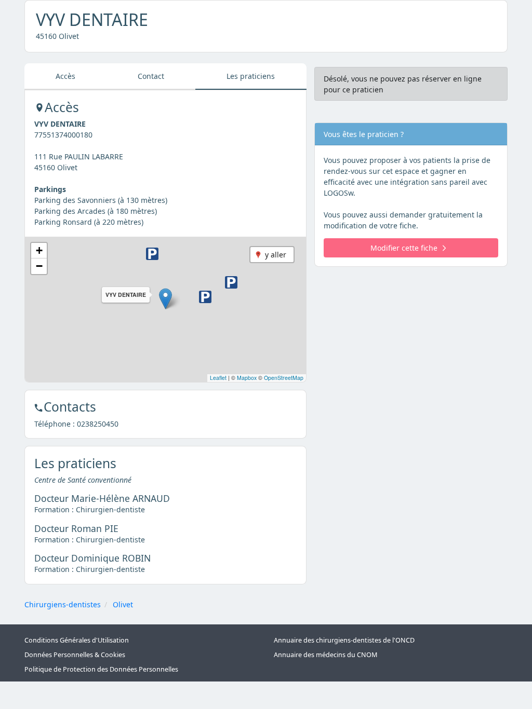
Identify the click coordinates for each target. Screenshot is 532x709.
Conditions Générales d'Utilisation (76, 640)
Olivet (123, 604)
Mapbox (247, 377)
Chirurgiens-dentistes (62, 604)
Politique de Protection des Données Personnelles (101, 669)
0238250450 (97, 424)
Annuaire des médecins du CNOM (325, 654)
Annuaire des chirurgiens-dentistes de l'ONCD (344, 640)
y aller (275, 255)
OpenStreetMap (283, 377)
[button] (165, 298)
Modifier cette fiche (403, 248)
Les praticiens (251, 76)
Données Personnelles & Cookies (74, 654)
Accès (65, 76)
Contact (151, 76)
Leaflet (218, 377)
